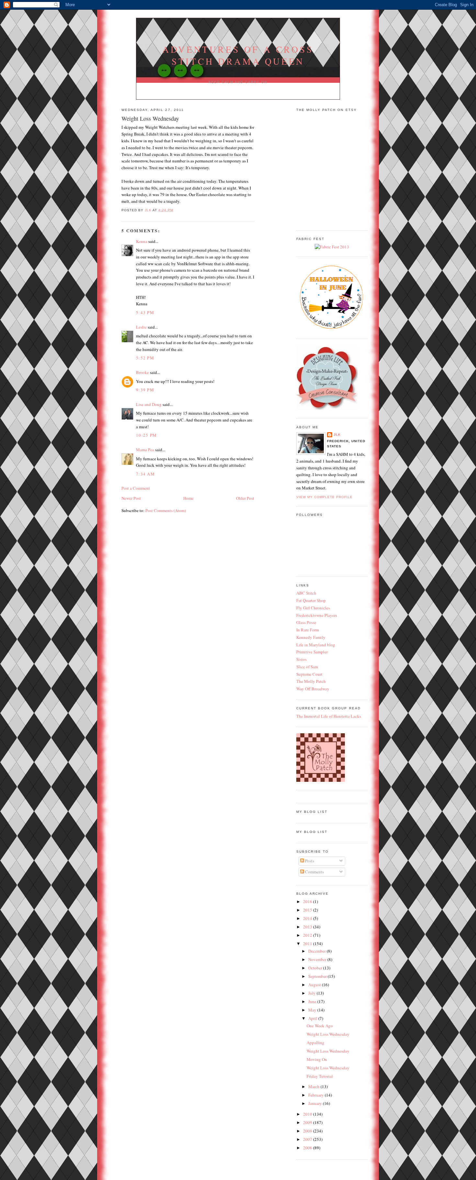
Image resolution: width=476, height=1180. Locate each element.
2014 (308, 918)
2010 (308, 1114)
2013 (308, 927)
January (315, 1103)
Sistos (301, 659)
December (317, 951)
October (315, 968)
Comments (314, 872)
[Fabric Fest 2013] (332, 247)
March (314, 1086)
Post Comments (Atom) (165, 510)
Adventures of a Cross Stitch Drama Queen (237, 55)
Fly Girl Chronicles (313, 608)
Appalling (315, 1042)
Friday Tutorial (320, 1076)
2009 (308, 1122)
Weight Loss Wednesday (328, 1034)
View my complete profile (324, 497)
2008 (308, 1131)
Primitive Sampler (312, 652)
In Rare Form (307, 630)
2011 (308, 943)
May (312, 1010)
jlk (337, 434)
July (312, 993)
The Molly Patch (311, 681)
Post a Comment (135, 488)
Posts (309, 861)
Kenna (141, 241)
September (318, 976)
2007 (308, 1139)
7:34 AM (145, 474)
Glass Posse (306, 622)
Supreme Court (309, 674)
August (315, 985)
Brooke (142, 372)
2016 (308, 901)
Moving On (317, 1059)
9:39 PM (145, 390)
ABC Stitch (306, 593)
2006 (308, 1148)
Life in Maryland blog (315, 645)
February (316, 1095)
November (317, 959)
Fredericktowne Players (316, 615)
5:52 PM (145, 358)
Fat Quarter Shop (311, 600)
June (312, 1001)
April (313, 1018)
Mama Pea (145, 450)
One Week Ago (320, 1026)
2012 (308, 935)
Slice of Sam (307, 667)
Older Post (245, 498)
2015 (308, 910)
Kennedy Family (310, 637)
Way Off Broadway (312, 689)
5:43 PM (145, 312)
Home (188, 498)
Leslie (141, 327)
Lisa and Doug (149, 404)
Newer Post (131, 498)
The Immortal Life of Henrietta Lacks (328, 716)
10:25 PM (146, 435)
